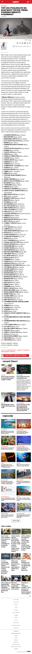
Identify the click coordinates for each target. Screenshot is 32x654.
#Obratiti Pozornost (23, 350)
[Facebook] (17, 43)
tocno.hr (16, 648)
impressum (16, 639)
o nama (16, 637)
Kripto (16, 607)
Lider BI (16, 620)
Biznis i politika (16, 599)
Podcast (16, 617)
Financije (16, 604)
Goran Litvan (3, 49)
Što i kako (16, 609)
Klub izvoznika (16, 622)
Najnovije (8, 415)
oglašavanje (16, 642)
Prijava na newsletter (16, 633)
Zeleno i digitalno (16, 612)
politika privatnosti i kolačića (16, 646)
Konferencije (16, 627)
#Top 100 (3, 350)
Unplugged (16, 615)
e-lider (16, 635)
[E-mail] (25, 43)
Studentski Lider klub (16, 625)
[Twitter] (20, 43)
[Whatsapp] (27, 43)
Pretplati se (16, 631)
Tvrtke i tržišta (16, 602)
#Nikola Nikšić (5, 351)
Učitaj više (16, 521)
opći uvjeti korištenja (16, 644)
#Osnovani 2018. (11, 350)
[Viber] (30, 43)
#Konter (12, 351)
